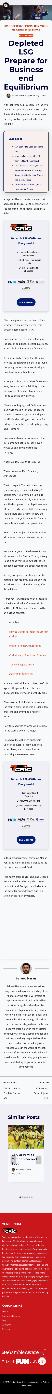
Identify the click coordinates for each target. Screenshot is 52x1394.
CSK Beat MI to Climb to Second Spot (12, 1090)
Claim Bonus (26, 302)
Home (7, 25)
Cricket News (17, 25)
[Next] (38, 1160)
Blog (4, 1320)
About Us (6, 1324)
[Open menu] (47, 6)
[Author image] (13, 1170)
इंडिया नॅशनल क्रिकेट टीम (21, 674)
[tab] (20, 1197)
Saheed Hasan (26, 978)
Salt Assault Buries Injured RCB (41, 1090)
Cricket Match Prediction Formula (27, 655)
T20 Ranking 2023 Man (21, 664)
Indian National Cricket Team (25, 645)
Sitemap (6, 1329)
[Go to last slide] (13, 1160)
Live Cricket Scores (11, 1316)
